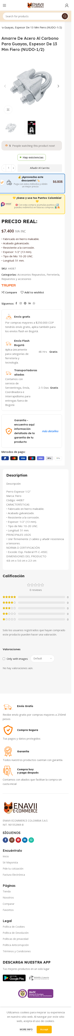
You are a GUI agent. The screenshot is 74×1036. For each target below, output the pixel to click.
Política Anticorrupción (16, 945)
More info (26, 1029)
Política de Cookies (14, 926)
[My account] (66, 5)
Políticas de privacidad (15, 939)
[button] (5, 86)
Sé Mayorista (10, 862)
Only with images (17, 658)
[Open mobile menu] (4, 5)
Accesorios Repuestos (31, 274)
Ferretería (53, 274)
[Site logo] (35, 5)
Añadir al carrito (39, 168)
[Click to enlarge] (8, 110)
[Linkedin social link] (29, 303)
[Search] (65, 16)
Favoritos (8, 910)
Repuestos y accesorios (16, 279)
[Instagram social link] (20, 303)
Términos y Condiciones (17, 951)
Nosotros (8, 897)
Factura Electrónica (14, 874)
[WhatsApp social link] (34, 303)
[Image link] (14, 977)
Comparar (8, 903)
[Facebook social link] (16, 303)
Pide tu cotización (13, 868)
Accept (44, 1029)
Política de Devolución (16, 932)
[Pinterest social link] (25, 303)
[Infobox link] (18, 706)
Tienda (7, 891)
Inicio (6, 856)
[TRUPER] (8, 285)
